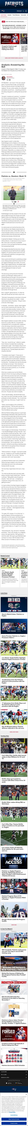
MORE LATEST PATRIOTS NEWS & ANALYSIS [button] (14, 58)
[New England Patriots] (14, 1089)
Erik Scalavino (9, 76)
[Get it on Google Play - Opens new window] (18, 1083)
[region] (14, 1109)
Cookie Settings (14, 1115)
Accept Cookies (14, 1123)
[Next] (18, 201)
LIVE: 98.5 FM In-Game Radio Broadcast (15, 21)
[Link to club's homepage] (3, 10)
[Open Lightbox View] (14, 198)
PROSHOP (19, 11)
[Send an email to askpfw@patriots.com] (10, 80)
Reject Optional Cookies (14, 1119)
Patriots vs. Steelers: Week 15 (14, 176)
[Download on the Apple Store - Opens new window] (8, 1083)
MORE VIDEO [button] (14, 924)
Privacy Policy (12, 1112)
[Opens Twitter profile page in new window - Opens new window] (7, 80)
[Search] (23, 11)
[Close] (26, 1094)
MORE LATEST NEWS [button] (14, 731)
